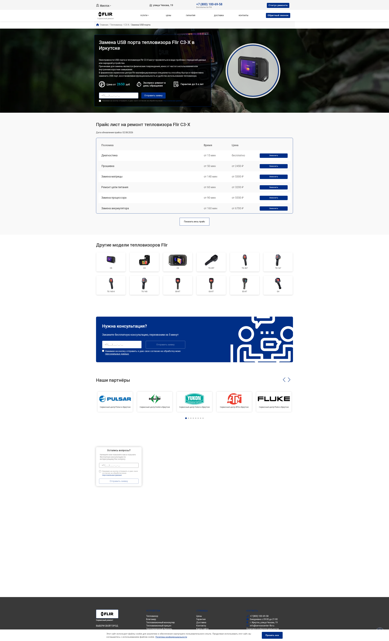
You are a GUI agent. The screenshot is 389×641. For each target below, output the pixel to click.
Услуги (143, 15)
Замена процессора (113, 197)
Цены (168, 15)
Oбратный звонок (278, 15)
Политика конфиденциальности (171, 637)
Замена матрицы (112, 176)
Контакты (243, 15)
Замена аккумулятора (115, 208)
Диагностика (109, 155)
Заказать (273, 155)
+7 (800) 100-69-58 (209, 4)
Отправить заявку (153, 95)
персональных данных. (173, 101)
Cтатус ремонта (278, 5)
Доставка (219, 15)
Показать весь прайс (194, 221)
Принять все (272, 635)
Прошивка (107, 166)
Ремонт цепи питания (114, 187)
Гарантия (190, 15)
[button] (284, 379)
